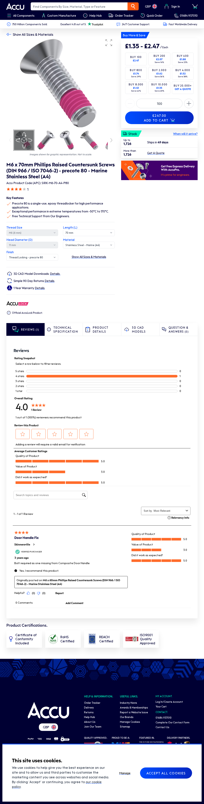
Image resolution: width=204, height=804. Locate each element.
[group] (60, 83)
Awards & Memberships (134, 707)
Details (55, 273)
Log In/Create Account (169, 701)
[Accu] (15, 6)
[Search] (133, 6)
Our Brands (126, 716)
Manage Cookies (130, 721)
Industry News (128, 702)
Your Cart (161, 706)
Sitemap (125, 726)
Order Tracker (92, 702)
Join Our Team (92, 726)
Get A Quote (156, 153)
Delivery (89, 707)
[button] (109, 43)
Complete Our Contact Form (172, 722)
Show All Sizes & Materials (33, 34)
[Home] (48, 710)
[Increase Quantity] (130, 103)
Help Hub (89, 716)
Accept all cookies (166, 773)
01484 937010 (189, 15)
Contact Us (162, 727)
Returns (89, 712)
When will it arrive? (185, 133)
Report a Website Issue (134, 712)
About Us (89, 721)
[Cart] (195, 6)
